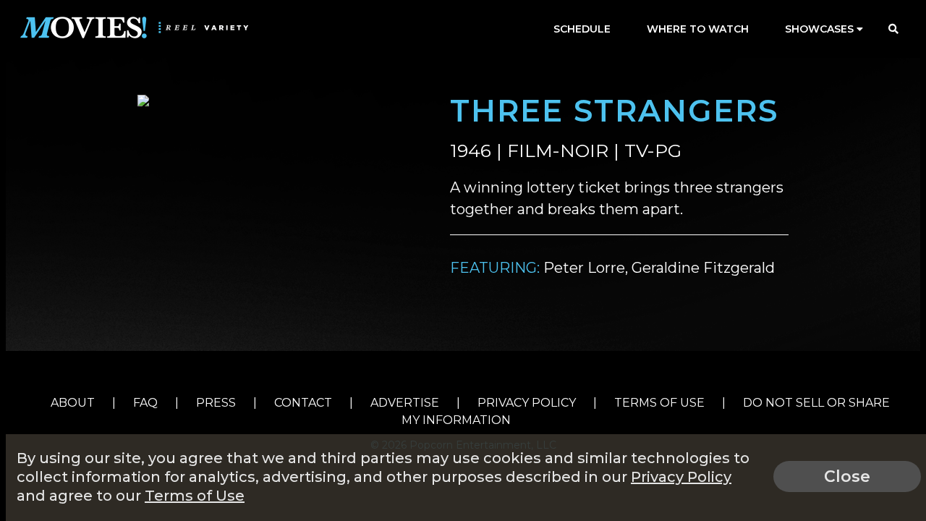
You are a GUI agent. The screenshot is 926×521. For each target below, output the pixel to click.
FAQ (145, 403)
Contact (303, 403)
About (73, 403)
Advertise (404, 403)
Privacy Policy (526, 403)
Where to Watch (698, 28)
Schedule (582, 28)
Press (216, 403)
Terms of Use (659, 403)
